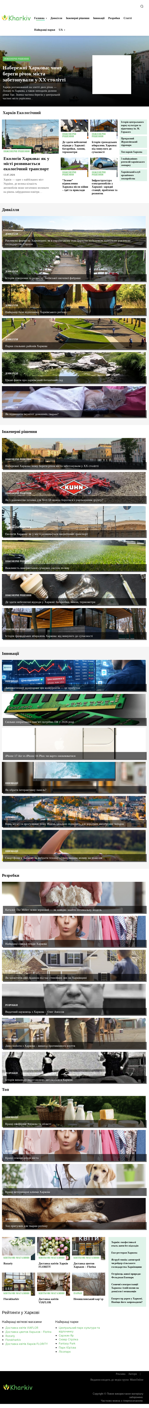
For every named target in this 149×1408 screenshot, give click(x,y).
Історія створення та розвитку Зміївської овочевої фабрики (43, 278)
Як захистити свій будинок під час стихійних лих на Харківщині (46, 977)
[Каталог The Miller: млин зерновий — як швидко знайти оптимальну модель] (74, 897)
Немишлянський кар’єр (88, 1299)
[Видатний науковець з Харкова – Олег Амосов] (74, 999)
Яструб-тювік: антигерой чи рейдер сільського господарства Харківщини (126, 1263)
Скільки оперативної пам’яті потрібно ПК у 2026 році (39, 721)
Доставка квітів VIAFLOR (49, 1301)
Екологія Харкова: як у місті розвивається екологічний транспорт (26, 163)
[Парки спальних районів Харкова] (74, 333)
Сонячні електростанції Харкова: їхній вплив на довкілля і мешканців (125, 1288)
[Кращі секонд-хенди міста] (74, 1145)
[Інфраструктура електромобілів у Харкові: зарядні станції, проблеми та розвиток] (104, 167)
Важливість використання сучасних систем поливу (37, 568)
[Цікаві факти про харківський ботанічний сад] (74, 367)
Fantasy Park (67, 1343)
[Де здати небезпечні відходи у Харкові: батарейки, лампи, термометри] (74, 129)
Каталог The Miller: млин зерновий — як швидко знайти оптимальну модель (53, 909)
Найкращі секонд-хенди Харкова (26, 943)
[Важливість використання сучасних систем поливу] (74, 555)
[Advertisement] (111, 74)
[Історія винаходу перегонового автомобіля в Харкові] (74, 1067)
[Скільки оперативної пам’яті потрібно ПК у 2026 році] (74, 709)
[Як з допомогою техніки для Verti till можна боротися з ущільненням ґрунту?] (74, 487)
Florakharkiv (11, 1299)
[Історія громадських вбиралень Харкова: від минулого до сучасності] (104, 129)
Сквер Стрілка (68, 1339)
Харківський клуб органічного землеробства (130, 175)
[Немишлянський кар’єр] (88, 1284)
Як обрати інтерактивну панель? (25, 789)
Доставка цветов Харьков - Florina (28, 1331)
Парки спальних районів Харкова (26, 346)
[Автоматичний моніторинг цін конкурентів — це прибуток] (74, 675)
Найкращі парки (66, 1321)
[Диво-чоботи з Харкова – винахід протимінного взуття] (74, 1033)
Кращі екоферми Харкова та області (28, 1123)
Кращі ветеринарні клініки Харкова (27, 1191)
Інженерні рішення (16, 59)
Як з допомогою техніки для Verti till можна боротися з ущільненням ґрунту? (54, 500)
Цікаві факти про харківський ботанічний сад (34, 380)
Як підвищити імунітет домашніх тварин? (32, 414)
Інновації (11, 681)
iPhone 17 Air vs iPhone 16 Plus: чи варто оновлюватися (40, 755)
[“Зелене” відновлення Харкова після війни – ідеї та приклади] (74, 167)
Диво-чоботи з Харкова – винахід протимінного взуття (40, 1045)
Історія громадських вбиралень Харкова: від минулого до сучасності (49, 636)
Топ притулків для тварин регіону (26, 1225)
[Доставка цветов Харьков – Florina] (88, 1248)
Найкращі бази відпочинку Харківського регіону (36, 312)
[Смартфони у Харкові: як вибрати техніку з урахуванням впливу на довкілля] (74, 845)
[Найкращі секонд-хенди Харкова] (74, 931)
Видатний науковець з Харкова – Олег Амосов (34, 1011)
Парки (78, 1293)
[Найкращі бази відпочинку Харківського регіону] (74, 299)
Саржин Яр (66, 1335)
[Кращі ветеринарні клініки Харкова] (74, 1179)
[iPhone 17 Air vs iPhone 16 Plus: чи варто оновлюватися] (74, 743)
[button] (142, 6)
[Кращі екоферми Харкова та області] (74, 1111)
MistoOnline (136, 1379)
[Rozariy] (18, 1248)
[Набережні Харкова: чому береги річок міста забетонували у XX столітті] (74, 453)
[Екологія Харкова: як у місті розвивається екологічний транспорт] (30, 137)
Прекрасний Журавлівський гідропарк (129, 142)
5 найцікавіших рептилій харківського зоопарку (133, 162)
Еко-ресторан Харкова (124, 1252)
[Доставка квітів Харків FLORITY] (53, 1248)
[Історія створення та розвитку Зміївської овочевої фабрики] (74, 265)
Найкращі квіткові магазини (22, 1321)
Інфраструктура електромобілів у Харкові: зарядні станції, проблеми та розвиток (104, 187)
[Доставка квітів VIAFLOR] (53, 1284)
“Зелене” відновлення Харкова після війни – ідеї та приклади (75, 185)
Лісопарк (65, 1351)
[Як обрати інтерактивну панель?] (74, 777)
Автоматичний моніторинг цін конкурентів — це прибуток (42, 687)
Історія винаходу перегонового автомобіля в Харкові (39, 1079)
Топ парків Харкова (131, 152)
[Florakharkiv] (18, 1284)
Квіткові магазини (16, 1257)
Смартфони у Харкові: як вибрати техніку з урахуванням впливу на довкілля (53, 857)
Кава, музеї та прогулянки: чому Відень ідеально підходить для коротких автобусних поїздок (64, 823)
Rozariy (8, 1263)
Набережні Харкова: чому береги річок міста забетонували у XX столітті (34, 74)
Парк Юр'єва (67, 1347)
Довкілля (11, 234)
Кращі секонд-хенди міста (22, 1157)
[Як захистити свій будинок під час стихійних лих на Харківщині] (74, 965)
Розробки (11, 903)
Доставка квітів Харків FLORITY (26, 1343)
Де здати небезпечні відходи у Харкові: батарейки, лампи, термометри (50, 602)
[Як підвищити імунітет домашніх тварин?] (74, 401)
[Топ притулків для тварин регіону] (74, 1213)
